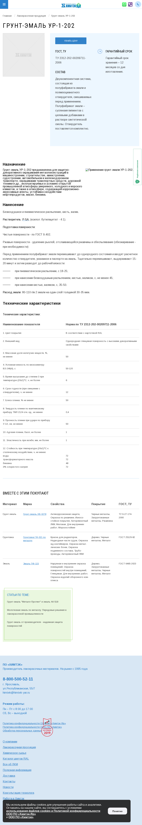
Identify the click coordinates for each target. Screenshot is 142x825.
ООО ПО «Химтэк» (20, 817)
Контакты (9, 781)
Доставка (9, 775)
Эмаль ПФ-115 (31, 563)
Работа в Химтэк (13, 798)
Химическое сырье (14, 753)
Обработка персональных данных (22, 730)
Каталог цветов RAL (16, 758)
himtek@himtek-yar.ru (16, 692)
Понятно (117, 811)
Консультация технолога (18, 792)
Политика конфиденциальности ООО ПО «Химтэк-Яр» (34, 723)
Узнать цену (70, 40)
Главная (7, 16)
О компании (10, 741)
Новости (8, 787)
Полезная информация (17, 770)
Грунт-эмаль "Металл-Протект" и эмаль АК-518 (32, 601)
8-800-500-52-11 (18, 679)
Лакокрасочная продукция (31, 16)
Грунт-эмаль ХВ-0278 (34, 514)
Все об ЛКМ (10, 764)
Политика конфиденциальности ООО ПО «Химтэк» (32, 727)
